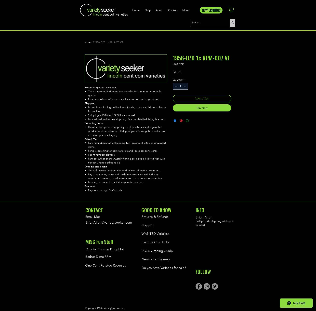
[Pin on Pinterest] (181, 121)
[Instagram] (207, 286)
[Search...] (232, 23)
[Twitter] (215, 286)
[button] (231, 9)
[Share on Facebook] (175, 121)
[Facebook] (199, 286)
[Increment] (185, 86)
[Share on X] (194, 121)
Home (88, 42)
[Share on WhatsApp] (187, 121)
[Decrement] (175, 86)
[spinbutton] (180, 86)
